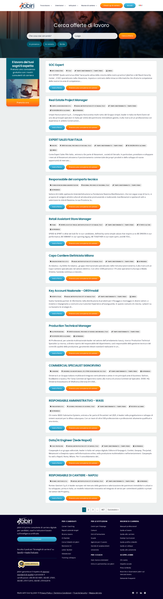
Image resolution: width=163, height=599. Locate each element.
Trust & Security (80, 593)
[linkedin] (141, 593)
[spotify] (145, 593)
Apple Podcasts (31, 552)
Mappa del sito (95, 593)
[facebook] (133, 593)
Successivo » (113, 509)
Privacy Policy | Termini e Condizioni (55, 593)
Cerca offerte (127, 36)
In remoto (49, 44)
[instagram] (137, 593)
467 (103, 509)
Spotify (20, 552)
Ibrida (62, 44)
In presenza (34, 44)
